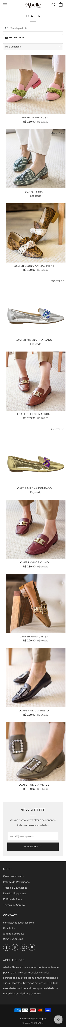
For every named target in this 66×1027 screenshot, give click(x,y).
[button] (33, 46)
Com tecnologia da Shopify (33, 1018)
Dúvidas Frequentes (15, 893)
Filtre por (16, 37)
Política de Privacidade (16, 882)
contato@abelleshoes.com (18, 922)
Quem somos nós (13, 876)
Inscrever (31, 846)
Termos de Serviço (14, 905)
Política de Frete (12, 899)
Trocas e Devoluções (15, 887)
